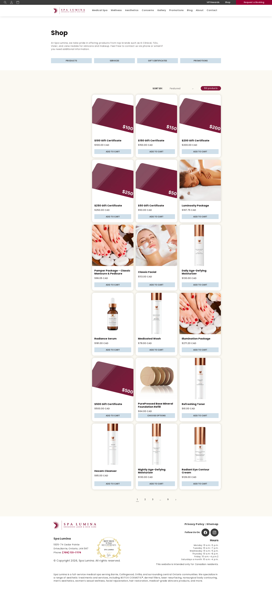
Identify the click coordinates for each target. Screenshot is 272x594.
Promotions (201, 61)
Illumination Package (196, 339)
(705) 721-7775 (71, 553)
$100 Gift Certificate (107, 141)
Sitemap (212, 524)
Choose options (156, 416)
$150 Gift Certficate (151, 141)
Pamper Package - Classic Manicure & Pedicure (112, 272)
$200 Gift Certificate (195, 141)
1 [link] (137, 500)
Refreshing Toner (193, 404)
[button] (5, 2)
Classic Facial (147, 272)
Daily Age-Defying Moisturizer (194, 272)
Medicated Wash (149, 339)
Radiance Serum (105, 339)
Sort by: (158, 89)
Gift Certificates (157, 61)
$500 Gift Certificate (108, 404)
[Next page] (176, 500)
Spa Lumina (86, 561)
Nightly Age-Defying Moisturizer (151, 471)
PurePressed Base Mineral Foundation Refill (155, 405)
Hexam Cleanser (105, 471)
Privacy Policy (194, 524)
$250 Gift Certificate (108, 206)
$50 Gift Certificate (151, 206)
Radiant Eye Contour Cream (195, 471)
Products (71, 61)
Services (114, 61)
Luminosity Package (195, 206)
